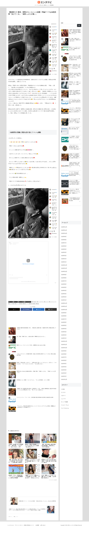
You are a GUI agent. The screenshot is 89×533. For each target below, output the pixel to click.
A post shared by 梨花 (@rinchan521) (28, 281)
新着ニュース (26, 303)
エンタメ (11, 301)
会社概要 (37, 525)
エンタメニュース (53, 301)
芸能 (34, 303)
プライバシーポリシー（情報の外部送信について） (24, 525)
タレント (17, 303)
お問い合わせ (42, 525)
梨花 (31, 303)
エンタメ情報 (12, 303)
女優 (21, 303)
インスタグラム (40, 301)
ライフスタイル (28, 301)
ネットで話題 (21, 301)
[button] (51, 309)
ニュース (16, 301)
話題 (38, 303)
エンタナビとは (11, 525)
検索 (62, 23)
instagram (34, 301)
